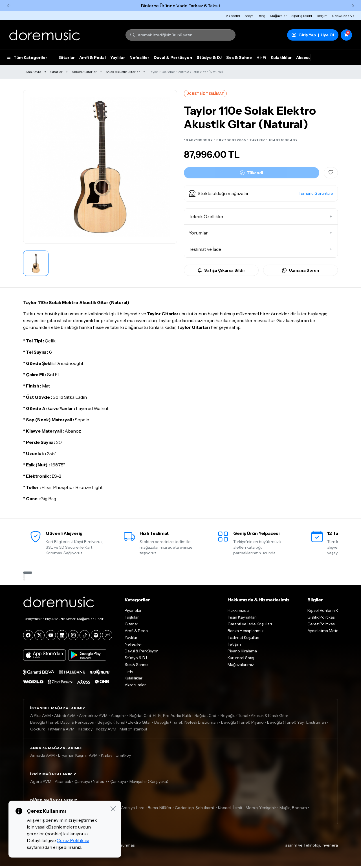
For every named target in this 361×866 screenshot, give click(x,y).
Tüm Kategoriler (30, 57)
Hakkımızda (238, 610)
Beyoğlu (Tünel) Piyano (242, 722)
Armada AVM (42, 755)
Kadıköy (85, 729)
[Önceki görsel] (33, 166)
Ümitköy (123, 755)
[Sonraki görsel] (166, 166)
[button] (261, 193)
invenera (330, 845)
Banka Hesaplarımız (245, 630)
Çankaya (118, 781)
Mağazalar (278, 16)
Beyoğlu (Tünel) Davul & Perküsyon (62, 722)
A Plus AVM (40, 715)
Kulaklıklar (281, 57)
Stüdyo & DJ (209, 57)
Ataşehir (118, 715)
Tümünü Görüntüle (316, 193)
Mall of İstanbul (133, 729)
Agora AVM (40, 781)
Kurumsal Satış (241, 657)
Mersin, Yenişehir (261, 807)
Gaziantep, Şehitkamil (195, 807)
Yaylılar (117, 57)
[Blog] (107, 635)
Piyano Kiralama (242, 651)
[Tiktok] (85, 635)
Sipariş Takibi (301, 16)
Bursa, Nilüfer (159, 807)
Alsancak (63, 781)
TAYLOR (257, 140)
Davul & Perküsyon (173, 57)
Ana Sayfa (33, 72)
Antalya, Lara (132, 807)
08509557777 (343, 16)
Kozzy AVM (106, 729)
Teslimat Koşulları (243, 637)
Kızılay (106, 755)
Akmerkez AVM (93, 715)
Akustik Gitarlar (84, 72)
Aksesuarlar (308, 57)
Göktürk (37, 729)
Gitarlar (67, 57)
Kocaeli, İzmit (230, 807)
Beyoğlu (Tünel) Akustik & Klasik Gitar (254, 715)
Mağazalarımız (241, 664)
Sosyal (249, 16)
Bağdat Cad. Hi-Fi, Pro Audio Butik (160, 715)
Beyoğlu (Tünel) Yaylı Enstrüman (296, 722)
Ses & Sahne (239, 57)
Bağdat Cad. (206, 715)
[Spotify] (96, 635)
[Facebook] (28, 635)
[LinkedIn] (62, 635)
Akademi (233, 16)
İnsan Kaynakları (242, 617)
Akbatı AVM (65, 715)
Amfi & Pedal (92, 57)
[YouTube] (51, 635)
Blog (262, 16)
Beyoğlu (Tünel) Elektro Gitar (124, 722)
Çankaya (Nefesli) (90, 781)
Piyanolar (133, 610)
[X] (39, 635)
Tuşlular (132, 617)
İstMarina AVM (61, 729)
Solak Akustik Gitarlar (123, 72)
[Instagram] (73, 635)
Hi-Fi (261, 57)
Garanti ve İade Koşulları (250, 623)
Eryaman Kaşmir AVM (78, 755)
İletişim (321, 16)
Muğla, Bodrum (293, 807)
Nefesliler (139, 57)
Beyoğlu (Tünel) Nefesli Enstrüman (186, 722)
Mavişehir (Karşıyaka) (148, 781)
